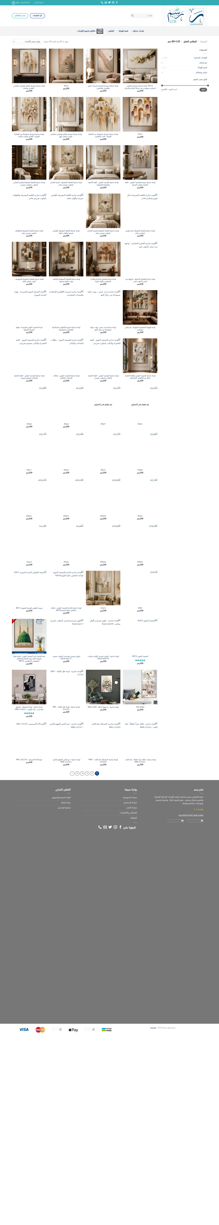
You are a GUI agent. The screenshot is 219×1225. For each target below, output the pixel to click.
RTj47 (103, 424)
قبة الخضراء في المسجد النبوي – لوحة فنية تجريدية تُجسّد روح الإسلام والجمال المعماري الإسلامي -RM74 (29, 659)
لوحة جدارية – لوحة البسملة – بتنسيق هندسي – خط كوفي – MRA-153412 (29, 708)
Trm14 (29, 562)
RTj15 (140, 516)
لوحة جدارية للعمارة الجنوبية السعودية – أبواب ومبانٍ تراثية (29, 280)
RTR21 (29, 516)
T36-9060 (140, 707)
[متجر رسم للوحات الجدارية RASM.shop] (182, 15)
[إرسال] (132, 16)
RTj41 (140, 424)
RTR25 (66, 516)
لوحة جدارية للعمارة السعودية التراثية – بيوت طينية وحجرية (66, 280)
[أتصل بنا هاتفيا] (102, 2)
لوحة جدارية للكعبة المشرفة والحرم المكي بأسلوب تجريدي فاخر (103, 232)
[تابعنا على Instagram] (113, 2)
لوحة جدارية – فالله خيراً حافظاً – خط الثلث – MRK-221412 (140, 761)
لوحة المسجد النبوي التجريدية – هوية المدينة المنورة (29, 329)
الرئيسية (203, 41)
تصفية (203, 89)
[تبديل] (162, 58)
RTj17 (29, 470)
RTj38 (29, 424)
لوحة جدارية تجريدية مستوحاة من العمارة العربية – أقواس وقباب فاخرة (29, 135)
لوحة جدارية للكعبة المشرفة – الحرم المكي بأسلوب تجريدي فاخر (66, 184)
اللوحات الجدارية (200, 58)
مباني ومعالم (201, 73)
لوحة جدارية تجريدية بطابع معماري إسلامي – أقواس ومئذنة (29, 87)
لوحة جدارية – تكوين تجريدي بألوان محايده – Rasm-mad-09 (103, 658)
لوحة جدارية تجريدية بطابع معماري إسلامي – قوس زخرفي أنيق (66, 135)
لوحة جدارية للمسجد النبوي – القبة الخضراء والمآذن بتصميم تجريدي (29, 377)
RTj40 (140, 470)
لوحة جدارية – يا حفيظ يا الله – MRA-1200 (103, 707)
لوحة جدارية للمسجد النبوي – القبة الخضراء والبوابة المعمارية (103, 184)
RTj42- (66, 424)
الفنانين (111, 31)
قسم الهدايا (123, 31)
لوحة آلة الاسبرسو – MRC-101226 (29, 760)
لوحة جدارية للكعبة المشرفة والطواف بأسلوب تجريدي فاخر (29, 232)
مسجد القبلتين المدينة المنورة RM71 (29, 608)
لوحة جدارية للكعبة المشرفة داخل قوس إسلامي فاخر (140, 232)
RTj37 (103, 470)
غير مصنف (203, 63)
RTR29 (103, 516)
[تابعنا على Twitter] (109, 2)
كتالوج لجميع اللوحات (86, 31)
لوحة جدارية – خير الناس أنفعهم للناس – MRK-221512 (66, 761)
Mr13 (140, 134)
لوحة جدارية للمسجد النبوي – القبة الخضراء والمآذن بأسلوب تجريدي (103, 377)
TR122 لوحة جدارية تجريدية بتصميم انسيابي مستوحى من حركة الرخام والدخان (140, 87)
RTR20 (140, 562)
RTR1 (140, 608)
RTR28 (103, 562)
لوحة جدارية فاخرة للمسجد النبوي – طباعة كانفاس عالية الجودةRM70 (66, 609)
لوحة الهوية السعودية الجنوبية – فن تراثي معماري (140, 329)
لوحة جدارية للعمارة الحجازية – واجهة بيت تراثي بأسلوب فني (140, 280)
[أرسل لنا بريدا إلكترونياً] (106, 2)
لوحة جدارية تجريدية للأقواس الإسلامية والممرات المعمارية (66, 329)
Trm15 (103, 608)
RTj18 (66, 470)
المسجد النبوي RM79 (140, 656)
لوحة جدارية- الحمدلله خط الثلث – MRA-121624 (103, 761)
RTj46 (66, 562)
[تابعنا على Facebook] (117, 2)
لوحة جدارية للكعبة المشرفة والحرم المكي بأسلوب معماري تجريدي (29, 184)
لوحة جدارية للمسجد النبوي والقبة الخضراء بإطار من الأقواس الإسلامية (140, 377)
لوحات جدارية (138, 31)
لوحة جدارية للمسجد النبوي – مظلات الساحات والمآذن (66, 377)
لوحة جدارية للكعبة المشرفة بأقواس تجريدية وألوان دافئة (66, 232)
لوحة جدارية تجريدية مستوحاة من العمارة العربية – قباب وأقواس (103, 135)
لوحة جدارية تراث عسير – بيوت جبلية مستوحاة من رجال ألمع (103, 329)
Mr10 (66, 86)
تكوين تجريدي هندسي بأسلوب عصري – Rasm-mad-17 (66, 658)
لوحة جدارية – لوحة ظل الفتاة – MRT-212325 (66, 708)
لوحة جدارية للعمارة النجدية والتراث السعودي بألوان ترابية (103, 280)
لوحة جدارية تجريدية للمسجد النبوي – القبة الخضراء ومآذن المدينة (140, 184)
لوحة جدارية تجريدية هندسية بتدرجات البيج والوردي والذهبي (103, 87)
